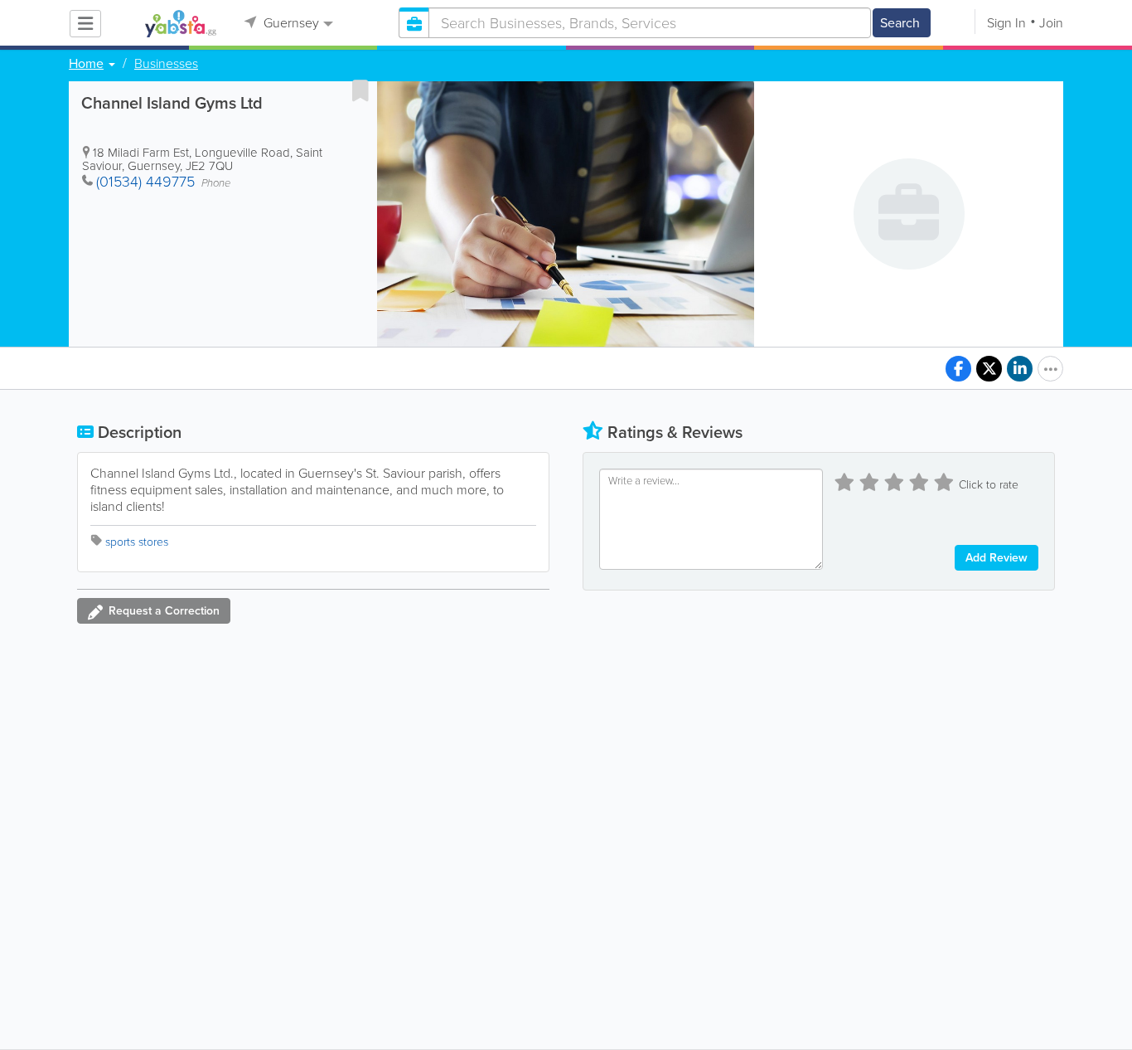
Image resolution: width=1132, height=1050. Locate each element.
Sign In (1006, 22)
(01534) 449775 (145, 181)
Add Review (996, 557)
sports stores (136, 542)
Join (1051, 22)
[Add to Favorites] (360, 90)
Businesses (166, 63)
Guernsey (289, 22)
